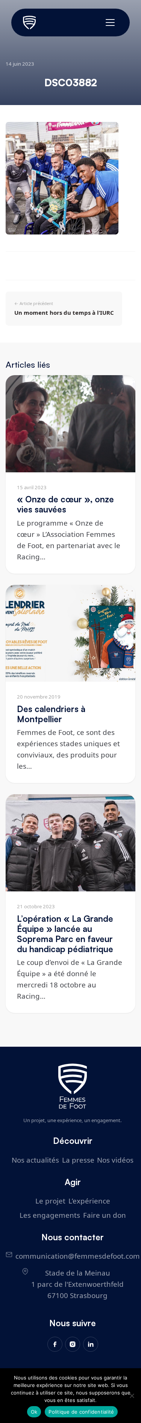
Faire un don (104, 1215)
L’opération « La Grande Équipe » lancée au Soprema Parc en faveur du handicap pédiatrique (65, 933)
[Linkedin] (90, 1344)
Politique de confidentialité (81, 1412)
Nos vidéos (115, 1160)
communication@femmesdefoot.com (77, 1256)
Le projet (50, 1200)
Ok (34, 1412)
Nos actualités (35, 1160)
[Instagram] (72, 1344)
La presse (78, 1160)
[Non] (131, 1395)
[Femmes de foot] (72, 1086)
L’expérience (89, 1200)
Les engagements (50, 1215)
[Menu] (110, 22)
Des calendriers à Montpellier (51, 713)
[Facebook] (54, 1344)
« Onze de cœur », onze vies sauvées (65, 504)
